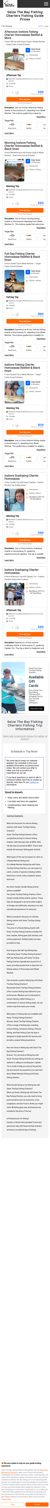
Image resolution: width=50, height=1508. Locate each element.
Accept (37, 1504)
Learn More (9, 133)
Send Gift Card (36, 709)
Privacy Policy (6, 1499)
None (46, 26)
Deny (13, 1504)
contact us (34, 782)
